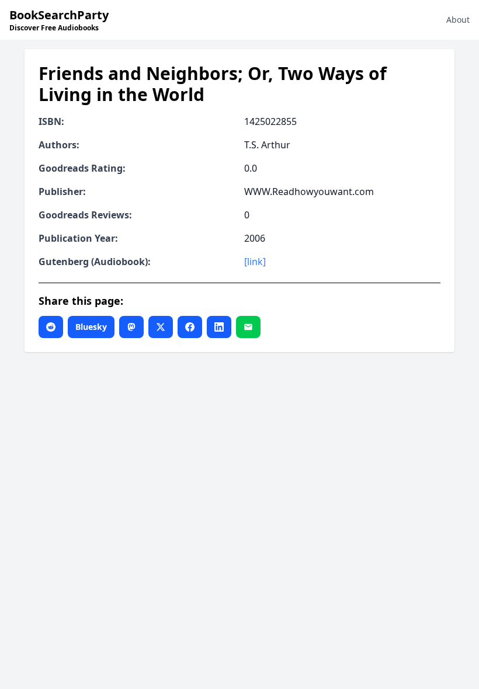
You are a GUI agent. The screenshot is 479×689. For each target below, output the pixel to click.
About (458, 19)
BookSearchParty (59, 20)
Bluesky (91, 326)
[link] (255, 261)
